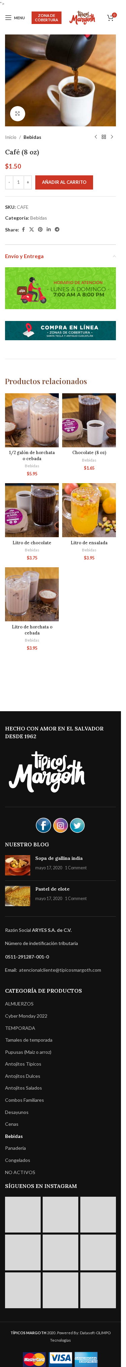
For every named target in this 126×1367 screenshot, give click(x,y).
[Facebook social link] (23, 229)
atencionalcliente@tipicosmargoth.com (59, 970)
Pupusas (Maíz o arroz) (28, 1052)
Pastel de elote (52, 889)
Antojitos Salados (23, 1088)
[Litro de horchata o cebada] (32, 594)
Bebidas (32, 137)
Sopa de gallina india (59, 858)
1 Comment (76, 867)
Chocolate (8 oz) (89, 452)
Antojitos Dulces (22, 1076)
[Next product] (112, 137)
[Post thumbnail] (17, 865)
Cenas (11, 1124)
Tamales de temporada (28, 1040)
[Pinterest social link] (40, 229)
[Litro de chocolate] (32, 510)
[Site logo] (82, 17)
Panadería (15, 1148)
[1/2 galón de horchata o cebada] (32, 420)
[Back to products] (104, 137)
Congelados (17, 1160)
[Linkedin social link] (49, 229)
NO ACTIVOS (20, 1172)
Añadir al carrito (64, 182)
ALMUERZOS (19, 1003)
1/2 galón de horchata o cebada (32, 455)
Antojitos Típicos (23, 1064)
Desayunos (17, 1112)
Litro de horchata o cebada (32, 630)
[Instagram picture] (23, 1215)
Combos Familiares (24, 1100)
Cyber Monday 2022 (26, 1016)
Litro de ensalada (89, 542)
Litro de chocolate (31, 542)
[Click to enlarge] (17, 113)
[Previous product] (96, 137)
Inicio (10, 137)
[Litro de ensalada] (89, 510)
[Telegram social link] (57, 229)
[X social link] (31, 229)
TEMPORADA (20, 1028)
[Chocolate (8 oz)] (89, 420)
